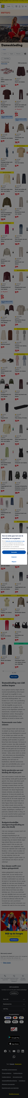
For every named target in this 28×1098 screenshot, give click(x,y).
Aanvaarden (14, 552)
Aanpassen (14, 557)
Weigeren (14, 561)
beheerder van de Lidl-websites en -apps (15, 541)
